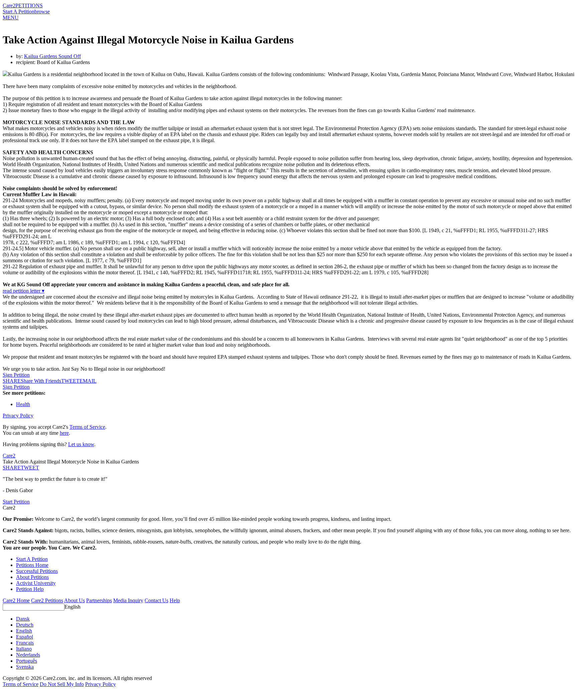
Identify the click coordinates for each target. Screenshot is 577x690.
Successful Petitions (37, 571)
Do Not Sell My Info (62, 684)
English (72, 607)
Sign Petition (16, 375)
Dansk (23, 619)
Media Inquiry (128, 600)
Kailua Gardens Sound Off (52, 56)
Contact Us (156, 600)
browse (42, 11)
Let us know (81, 444)
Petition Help (30, 589)
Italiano (24, 649)
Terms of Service (87, 427)
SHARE (12, 467)
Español (24, 637)
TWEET (70, 381)
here (64, 433)
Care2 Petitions (47, 600)
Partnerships (99, 600)
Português (26, 661)
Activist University (36, 583)
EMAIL (88, 381)
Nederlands (28, 655)
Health (23, 404)
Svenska (25, 667)
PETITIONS (29, 5)
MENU (11, 17)
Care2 (9, 5)
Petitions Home (32, 565)
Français (25, 643)
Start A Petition (18, 11)
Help (175, 600)
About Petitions (32, 577)
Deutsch (24, 625)
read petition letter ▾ (23, 291)
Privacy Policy (18, 415)
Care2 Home (16, 600)
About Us (74, 600)
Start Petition (16, 501)
